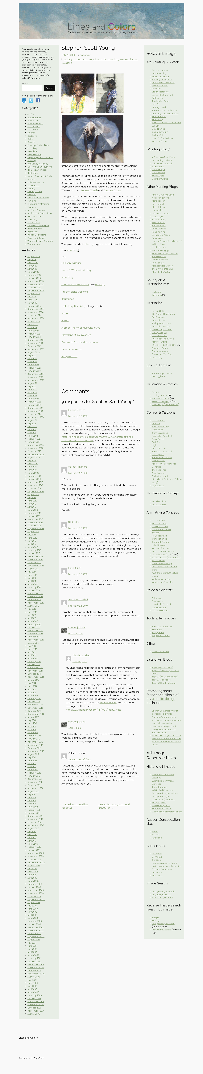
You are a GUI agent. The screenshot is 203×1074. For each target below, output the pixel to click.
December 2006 (35, 964)
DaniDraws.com (160, 351)
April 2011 (31, 803)
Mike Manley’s (162, 272)
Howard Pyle (158, 311)
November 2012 (35, 745)
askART (155, 834)
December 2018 (35, 519)
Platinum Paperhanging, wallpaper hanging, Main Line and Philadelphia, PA (166, 720)
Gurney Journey (160, 70)
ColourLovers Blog (161, 651)
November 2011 (34, 782)
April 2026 (32, 268)
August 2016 (33, 605)
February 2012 (34, 772)
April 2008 (32, 915)
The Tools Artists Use (162, 626)
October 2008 (34, 896)
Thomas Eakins (112, 190)
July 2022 (31, 386)
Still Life (155, 104)
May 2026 (32, 265)
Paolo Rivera (158, 439)
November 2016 (35, 596)
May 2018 (31, 541)
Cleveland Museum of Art (76, 335)
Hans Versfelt (158, 222)
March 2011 (32, 806)
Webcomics (33, 244)
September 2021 (35, 417)
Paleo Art (31, 194)
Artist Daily (72, 250)
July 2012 (31, 757)
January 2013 (33, 738)
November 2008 (35, 893)
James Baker (158, 460)
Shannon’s (157, 875)
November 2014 (35, 670)
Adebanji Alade (76, 627)
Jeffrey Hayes (158, 169)
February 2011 (33, 810)
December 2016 (35, 593)
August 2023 (33, 352)
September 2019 (35, 491)
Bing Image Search (161, 894)
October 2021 (34, 414)
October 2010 (34, 822)
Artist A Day (157, 119)
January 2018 (33, 553)
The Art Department (162, 373)
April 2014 (31, 692)
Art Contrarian (159, 116)
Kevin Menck (158, 204)
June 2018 (32, 538)
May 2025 (32, 303)
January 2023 (34, 371)
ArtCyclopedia (159, 802)
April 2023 (32, 361)
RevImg (156, 920)
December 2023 (35, 340)
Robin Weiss (158, 238)
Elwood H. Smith (160, 348)
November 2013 (35, 708)
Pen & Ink (31, 201)
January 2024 (34, 336)
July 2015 (31, 646)
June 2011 (31, 797)
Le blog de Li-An (160, 395)
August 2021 (33, 420)
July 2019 (31, 497)
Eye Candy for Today (37, 163)
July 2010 (31, 831)
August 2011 (33, 791)
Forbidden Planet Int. (162, 436)
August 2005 (33, 1014)
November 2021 (35, 411)
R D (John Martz (159, 335)
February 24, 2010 (78, 605)
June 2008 (32, 908)
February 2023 (34, 367)
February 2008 (34, 921)
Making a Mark (159, 107)
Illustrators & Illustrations (164, 345)
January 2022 (34, 405)
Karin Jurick (74, 568)
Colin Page (157, 216)
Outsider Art (33, 185)
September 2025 (35, 290)
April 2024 (32, 327)
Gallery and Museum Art (39, 166)
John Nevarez (159, 545)
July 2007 (31, 942)
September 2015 (35, 639)
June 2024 (32, 324)
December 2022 (35, 374)
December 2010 (35, 816)
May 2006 (32, 986)
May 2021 (31, 429)
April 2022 (32, 395)
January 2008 (34, 924)
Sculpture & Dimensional (39, 213)
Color (30, 139)
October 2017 (34, 562)
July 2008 (32, 905)
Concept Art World (161, 529)
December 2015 (35, 630)
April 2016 (31, 618)
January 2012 (33, 776)
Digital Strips (158, 485)
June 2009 (32, 871)
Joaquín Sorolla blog (162, 138)
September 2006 (36, 973)
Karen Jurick (158, 166)
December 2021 (35, 408)
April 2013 (31, 729)
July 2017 (31, 571)
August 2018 (33, 531)
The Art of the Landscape (164, 110)
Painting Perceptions (162, 79)
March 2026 (33, 272)
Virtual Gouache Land (163, 194)
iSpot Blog (157, 357)
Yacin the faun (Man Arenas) (166, 557)
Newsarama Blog (160, 426)
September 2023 (35, 349)
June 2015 (32, 649)
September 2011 (35, 788)
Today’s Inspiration (161, 323)
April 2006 (32, 989)
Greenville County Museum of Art (80, 342)
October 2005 (34, 1007)
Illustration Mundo (161, 326)
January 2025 (34, 306)
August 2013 (33, 717)
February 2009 (34, 884)
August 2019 (33, 494)
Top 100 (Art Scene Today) (165, 676)
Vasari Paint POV (160, 85)
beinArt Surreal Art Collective (166, 122)
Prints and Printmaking (38, 204)
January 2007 (34, 961)
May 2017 (31, 578)
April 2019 (31, 507)
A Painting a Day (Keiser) (164, 157)
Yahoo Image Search (162, 897)
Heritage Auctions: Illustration (166, 866)
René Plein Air (158, 232)
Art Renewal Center (162, 808)
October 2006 (34, 970)
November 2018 (35, 522)
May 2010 (31, 837)
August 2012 (33, 754)
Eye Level (156, 125)
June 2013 (32, 723)
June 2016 (32, 612)
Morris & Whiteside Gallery (76, 270)
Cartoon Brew (159, 520)
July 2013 (31, 720)
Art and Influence (160, 76)
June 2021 (32, 426)
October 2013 (34, 711)
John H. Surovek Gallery (75, 284)
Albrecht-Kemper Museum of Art (80, 327)
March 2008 (33, 918)
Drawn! (155, 392)
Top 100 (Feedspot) (161, 679)
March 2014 (32, 695)
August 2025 (33, 293)
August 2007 (33, 939)
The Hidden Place (160, 101)
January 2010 (33, 850)
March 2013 (32, 732)
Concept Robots (160, 542)
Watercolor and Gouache (40, 241)
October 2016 (34, 599)
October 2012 (34, 748)
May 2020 (32, 466)
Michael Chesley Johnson (165, 253)
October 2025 (34, 287)
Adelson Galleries (71, 263)
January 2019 (33, 516)
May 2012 (31, 763)
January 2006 (34, 998)
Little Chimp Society (162, 329)
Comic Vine (158, 429)
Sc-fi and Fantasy (36, 210)
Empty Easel (158, 632)
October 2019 (34, 488)
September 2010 (35, 825)
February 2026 (34, 275)
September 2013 (35, 714)
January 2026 (34, 278)
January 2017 (33, 590)
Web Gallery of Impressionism (167, 811)
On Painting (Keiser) (162, 160)
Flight (154, 445)
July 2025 (31, 296)
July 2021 (31, 423)
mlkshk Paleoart (160, 610)
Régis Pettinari (159, 228)
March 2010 (32, 844)
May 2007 (32, 949)
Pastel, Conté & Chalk (38, 197)
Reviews (31, 207)
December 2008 (35, 890)
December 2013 (35, 704)
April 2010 (31, 840)
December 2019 (35, 482)
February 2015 (34, 661)
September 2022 (35, 380)
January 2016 (33, 627)
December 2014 (35, 667)
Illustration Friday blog (163, 338)
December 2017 (35, 556)
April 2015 (31, 655)
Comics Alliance (160, 433)
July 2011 (31, 794)
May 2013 (31, 726)
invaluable (157, 837)
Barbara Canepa (160, 401)
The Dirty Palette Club (162, 268)
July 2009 (32, 868)
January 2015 (33, 664)
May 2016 (31, 615)
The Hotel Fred (159, 470)
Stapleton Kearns (161, 213)
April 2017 (31, 581)
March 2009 (33, 881)
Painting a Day (34, 191)
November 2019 (35, 485)
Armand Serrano (160, 548)
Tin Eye (155, 917)
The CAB (156, 532)
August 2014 (33, 680)
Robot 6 (156, 423)
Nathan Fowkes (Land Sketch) (167, 241)
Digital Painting (34, 154)
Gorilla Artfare (159, 504)
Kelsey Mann (158, 560)
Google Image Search (163, 891)
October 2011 (33, 785)
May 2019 (31, 503)
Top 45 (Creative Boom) (164, 683)
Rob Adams (158, 262)
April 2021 (31, 432)
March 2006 (33, 992)
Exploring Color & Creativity (165, 113)
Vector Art (32, 231)
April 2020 (32, 469)
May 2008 (32, 911)
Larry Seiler (157, 210)
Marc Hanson (158, 201)
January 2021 (33, 442)
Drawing (31, 160)
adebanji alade (76, 721)
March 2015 (32, 658)
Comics (31, 142)
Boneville (156, 466)
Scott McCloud (159, 448)
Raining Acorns (76, 410)
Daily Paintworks (160, 179)
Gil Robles (73, 522)
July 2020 (31, 460)
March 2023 (33, 364)
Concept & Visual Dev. (38, 145)
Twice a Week (159, 256)
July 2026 (31, 259)
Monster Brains (159, 341)
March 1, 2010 (75, 633)
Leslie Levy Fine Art (72, 306)
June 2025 (32, 299)
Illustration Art (159, 320)
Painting (31, 188)
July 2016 (31, 609)
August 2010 (33, 828)
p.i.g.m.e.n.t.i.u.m (160, 132)
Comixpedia (158, 454)
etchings (100, 284)
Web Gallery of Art (161, 805)
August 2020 (33, 457)
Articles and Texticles (162, 582)
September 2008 (36, 899)
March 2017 (32, 584)
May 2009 (32, 874)
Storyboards (33, 222)
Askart (65, 320)
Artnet (65, 313)
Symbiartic (157, 601)
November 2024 (35, 312)
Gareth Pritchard (77, 466)
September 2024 (35, 318)
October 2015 (34, 636)
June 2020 (32, 463)
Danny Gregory (159, 332)
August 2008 (33, 902)
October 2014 (34, 673)
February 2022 (34, 401)
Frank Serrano (159, 247)
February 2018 (34, 550)
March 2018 (32, 547)
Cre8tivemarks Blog (162, 563)
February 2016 (34, 624)
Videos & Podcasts (36, 234)
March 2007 (33, 955)
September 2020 (35, 454)
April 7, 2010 (74, 728)
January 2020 (34, 479)
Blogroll (31, 132)
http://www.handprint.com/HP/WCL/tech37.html (93, 709)
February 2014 (34, 698)
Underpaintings (159, 73)
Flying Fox (156, 88)
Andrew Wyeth (89, 190)
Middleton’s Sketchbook (164, 463)
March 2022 (33, 398)
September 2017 (35, 565)
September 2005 (36, 1010)
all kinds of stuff (159, 554)
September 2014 (35, 677)
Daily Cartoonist (160, 476)
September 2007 (35, 936)
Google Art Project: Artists (165, 793)
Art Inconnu (157, 98)
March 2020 (33, 473)
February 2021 (34, 439)
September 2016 (35, 602)
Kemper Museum (71, 349)
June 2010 (32, 834)
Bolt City (156, 442)
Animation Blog (159, 523)
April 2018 (31, 544)
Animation (32, 120)
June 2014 (32, 686)
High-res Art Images (37, 170)
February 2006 (34, 995)
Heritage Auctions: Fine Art (165, 863)
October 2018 (34, 525)
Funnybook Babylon (162, 457)
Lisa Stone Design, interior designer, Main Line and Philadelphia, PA (165, 729)
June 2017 (32, 575)
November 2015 (35, 633)
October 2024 (34, 315)
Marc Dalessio (159, 207)
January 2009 (34, 887)
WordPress (39, 1058)
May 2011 (31, 800)
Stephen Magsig (160, 250)
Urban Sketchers (160, 91)
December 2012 (35, 741)
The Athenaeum (160, 787)
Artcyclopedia (69, 356)
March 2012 (32, 769)
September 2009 (36, 862)
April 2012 (31, 766)
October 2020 (34, 451)
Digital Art (32, 151)
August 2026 (33, 256)
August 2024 (33, 321)
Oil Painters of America (163, 82)
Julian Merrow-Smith (162, 163)
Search (25, 83)
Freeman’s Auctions (162, 869)
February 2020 (34, 476)
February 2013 (34, 735)
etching (89, 244)
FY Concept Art (159, 535)
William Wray (158, 244)
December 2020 (35, 445)
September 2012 (35, 751)
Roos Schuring (159, 219)
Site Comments (35, 216)
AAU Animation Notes (162, 579)
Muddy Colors (159, 501)
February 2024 (34, 333)
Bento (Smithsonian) (162, 95)
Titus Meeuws (159, 225)
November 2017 (35, 559)
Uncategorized (34, 228)
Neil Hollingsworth (161, 197)
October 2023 (34, 346)
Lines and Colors (28, 1037)
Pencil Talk (157, 629)
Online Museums (35, 182)
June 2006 (32, 983)
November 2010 (35, 819)
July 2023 (31, 355)
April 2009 (32, 878)
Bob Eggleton (159, 376)
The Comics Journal (162, 451)
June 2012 (32, 760)
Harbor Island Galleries (74, 291)
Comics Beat (158, 420)
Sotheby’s (157, 853)
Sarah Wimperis (160, 259)
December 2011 (34, 779)
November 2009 (35, 856)
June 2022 (32, 389)
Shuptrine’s (67, 299)
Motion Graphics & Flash (39, 176)
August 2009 (33, 865)
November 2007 (35, 930)
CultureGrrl (157, 135)
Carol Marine (158, 172)
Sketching (32, 219)
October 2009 (34, 859)
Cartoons (32, 136)
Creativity (32, 148)
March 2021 (32, 435)
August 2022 (33, 383)
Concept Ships (159, 538)
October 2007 (34, 933)
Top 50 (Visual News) (162, 667)
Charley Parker (81, 655)
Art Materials (33, 126)
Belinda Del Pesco (161, 235)
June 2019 (32, 500)
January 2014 (33, 701)
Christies (156, 860)
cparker (86, 55)
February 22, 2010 (78, 416)
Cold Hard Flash (160, 526)
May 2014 (31, 689)
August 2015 (33, 643)
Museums (32, 179)
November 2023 (35, 343)
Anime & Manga (35, 123)
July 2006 (32, 980)
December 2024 (35, 309)
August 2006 (33, 976)
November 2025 (35, 284)
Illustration (32, 173)
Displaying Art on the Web (40, 157)
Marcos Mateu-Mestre (163, 551)
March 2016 (32, 621)
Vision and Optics (36, 238)
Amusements (34, 117)
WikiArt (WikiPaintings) (162, 790)
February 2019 (34, 513)
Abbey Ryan (158, 175)
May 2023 (32, 358)
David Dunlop (158, 129)
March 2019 (32, 510)
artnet (155, 831)
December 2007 (35, 927)
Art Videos (32, 129)
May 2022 (32, 392)
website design (163, 699)
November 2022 (35, 377)
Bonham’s (157, 857)
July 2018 (31, 534)
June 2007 (32, 946)
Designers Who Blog (162, 354)
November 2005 (35, 1004)
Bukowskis (157, 872)
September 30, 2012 (79, 759)
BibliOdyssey (158, 317)
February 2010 (34, 847)
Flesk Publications (160, 398)
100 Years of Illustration (163, 314)
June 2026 (32, 262)
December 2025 (35, 281)
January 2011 (33, 813)
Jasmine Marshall (78, 599)
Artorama (157, 295)
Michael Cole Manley (162, 265)
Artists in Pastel (159, 141)
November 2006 (35, 967)
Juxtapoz (156, 292)
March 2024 (33, 330)
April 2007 (32, 952)
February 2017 (34, 587)
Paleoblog (157, 598)
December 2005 (35, 1001)
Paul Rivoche (158, 473)
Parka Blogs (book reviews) (165, 404)
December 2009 (35, 853)
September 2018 (35, 528)
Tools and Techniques (38, 225)
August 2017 (33, 568)
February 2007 (34, 958)
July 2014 (31, 683)
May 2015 (31, 652)
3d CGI (30, 114)
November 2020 (35, 448)
